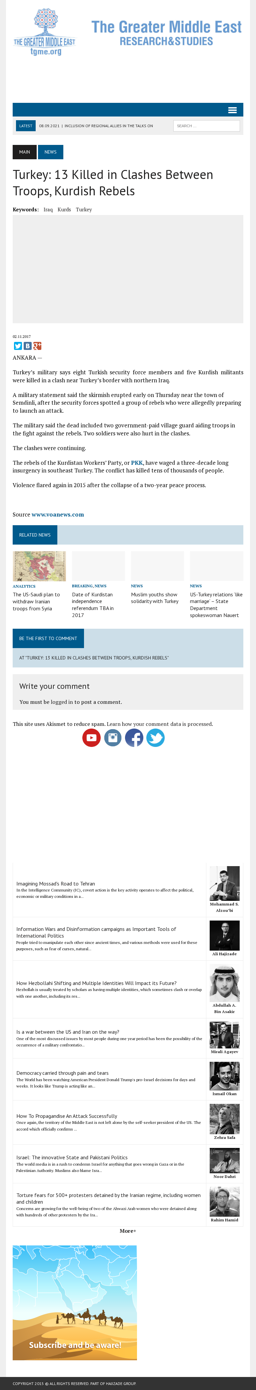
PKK (137, 462)
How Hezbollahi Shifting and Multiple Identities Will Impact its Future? (96, 983)
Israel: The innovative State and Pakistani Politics (72, 1157)
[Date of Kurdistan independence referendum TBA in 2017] (98, 576)
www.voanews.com (58, 514)
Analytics (24, 586)
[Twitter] (18, 346)
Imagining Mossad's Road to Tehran (55, 883)
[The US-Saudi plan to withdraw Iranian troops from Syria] (39, 576)
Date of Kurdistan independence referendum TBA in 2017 (93, 604)
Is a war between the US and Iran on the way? (67, 1031)
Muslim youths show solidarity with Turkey (154, 598)
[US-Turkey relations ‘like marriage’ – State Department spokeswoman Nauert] (216, 576)
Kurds (64, 209)
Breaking (82, 585)
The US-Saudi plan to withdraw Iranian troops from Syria (36, 601)
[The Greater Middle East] (128, 32)
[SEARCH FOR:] (206, 125)
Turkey (84, 209)
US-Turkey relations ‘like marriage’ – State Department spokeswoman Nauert (216, 604)
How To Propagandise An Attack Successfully (66, 1116)
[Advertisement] (134, 79)
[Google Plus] (37, 346)
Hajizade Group (120, 1383)
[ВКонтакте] (28, 346)
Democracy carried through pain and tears (62, 1072)
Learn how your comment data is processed (159, 724)
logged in (62, 702)
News (100, 585)
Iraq (48, 209)
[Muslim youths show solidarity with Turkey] (157, 576)
